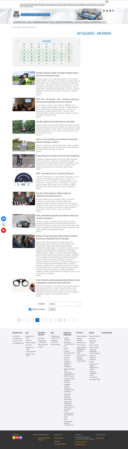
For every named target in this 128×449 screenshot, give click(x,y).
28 (46, 60)
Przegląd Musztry (18, 343)
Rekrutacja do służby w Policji (55, 337)
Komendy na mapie (29, 348)
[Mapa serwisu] (107, 10)
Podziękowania (17, 338)
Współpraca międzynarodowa (69, 343)
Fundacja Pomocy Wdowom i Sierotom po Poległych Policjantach (67, 362)
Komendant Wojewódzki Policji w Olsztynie (95, 351)
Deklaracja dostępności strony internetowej (93, 374)
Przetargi (41, 338)
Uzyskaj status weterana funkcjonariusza (68, 423)
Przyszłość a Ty (17, 341)
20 (39, 57)
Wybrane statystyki (79, 339)
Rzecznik (92, 338)
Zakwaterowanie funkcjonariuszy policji (69, 414)
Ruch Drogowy (81, 345)
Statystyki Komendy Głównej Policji (81, 359)
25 (24, 60)
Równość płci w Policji (30, 354)
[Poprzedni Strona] (16, 41)
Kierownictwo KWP (30, 337)
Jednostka (41, 304)
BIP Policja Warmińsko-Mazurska (44, 439)
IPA (65, 346)
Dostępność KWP (95, 379)
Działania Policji (17, 333)
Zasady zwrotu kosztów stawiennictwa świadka (94, 366)
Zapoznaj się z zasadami (81, 441)
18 (24, 57)
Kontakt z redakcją (58, 438)
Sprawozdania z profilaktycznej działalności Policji (81, 350)
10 (69, 50)
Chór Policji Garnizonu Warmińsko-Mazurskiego (68, 396)
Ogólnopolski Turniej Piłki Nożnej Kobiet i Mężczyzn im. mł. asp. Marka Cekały (69, 406)
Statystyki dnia (81, 342)
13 (39, 54)
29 (54, 60)
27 (39, 60)
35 (64, 319)
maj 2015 (46, 41)
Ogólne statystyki (82, 336)
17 (69, 54)
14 (46, 54)
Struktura (28, 340)
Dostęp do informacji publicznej (93, 357)
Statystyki (79, 333)
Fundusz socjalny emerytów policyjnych (69, 380)
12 (31, 54)
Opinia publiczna (82, 355)
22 (54, 57)
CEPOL (66, 349)
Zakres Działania (31, 342)
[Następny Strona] (77, 41)
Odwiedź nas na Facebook (20, 437)
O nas (27, 333)
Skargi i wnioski (94, 347)
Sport (65, 419)
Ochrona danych (107, 333)
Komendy (29, 345)
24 (69, 57)
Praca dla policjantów (54, 341)
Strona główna (16, 27)
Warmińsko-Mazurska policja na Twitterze (24, 437)
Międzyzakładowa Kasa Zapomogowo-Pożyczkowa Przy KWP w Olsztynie (69, 372)
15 (54, 54)
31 (69, 60)
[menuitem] (19, 22)
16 (61, 54)
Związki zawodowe (67, 339)
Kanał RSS (13, 437)
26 (31, 60)
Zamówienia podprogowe (42, 341)
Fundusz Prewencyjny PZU (69, 352)
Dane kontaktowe (95, 336)
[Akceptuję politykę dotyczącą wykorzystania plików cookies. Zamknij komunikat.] (107, 1)
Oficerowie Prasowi (93, 341)
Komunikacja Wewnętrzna (67, 334)
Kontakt (41, 347)
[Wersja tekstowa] (110, 10)
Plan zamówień (43, 344)
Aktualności (25, 27)
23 (61, 57)
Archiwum (34, 27)
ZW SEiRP (67, 355)
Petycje (92, 361)
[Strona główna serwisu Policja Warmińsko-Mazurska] (104, 10)
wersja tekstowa (100, 438)
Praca (52, 333)
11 (24, 54)
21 (46, 57)
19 (31, 57)
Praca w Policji (55, 344)
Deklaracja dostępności (60, 444)
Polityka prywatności (80, 444)
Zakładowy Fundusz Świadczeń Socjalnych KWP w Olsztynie (69, 388)
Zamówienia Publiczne (41, 334)
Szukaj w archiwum (38, 309)
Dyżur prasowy (94, 345)
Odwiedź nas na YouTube (17, 437)
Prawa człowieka (31, 351)
